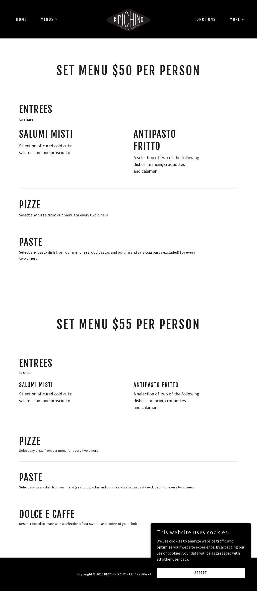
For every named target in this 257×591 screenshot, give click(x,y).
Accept (201, 573)
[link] (128, 18)
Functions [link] (205, 19)
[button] (48, 19)
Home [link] (21, 19)
